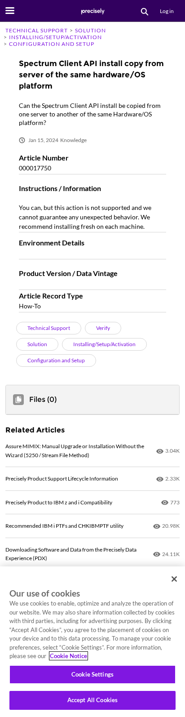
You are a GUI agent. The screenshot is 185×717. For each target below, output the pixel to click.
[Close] (174, 579)
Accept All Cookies (92, 700)
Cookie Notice (68, 655)
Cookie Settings (92, 674)
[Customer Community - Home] (92, 11)
